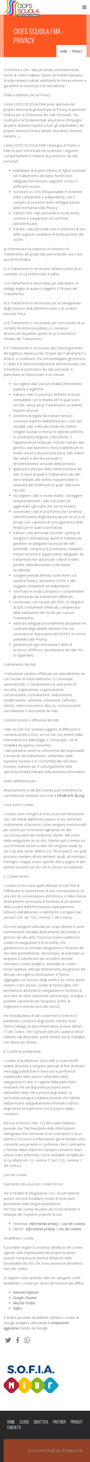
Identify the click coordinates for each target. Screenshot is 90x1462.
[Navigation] (84, 7)
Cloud (24, 1422)
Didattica (41, 1422)
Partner (59, 1422)
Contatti (14, 1427)
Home (11, 1422)
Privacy (76, 1422)
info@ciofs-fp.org (70, 795)
